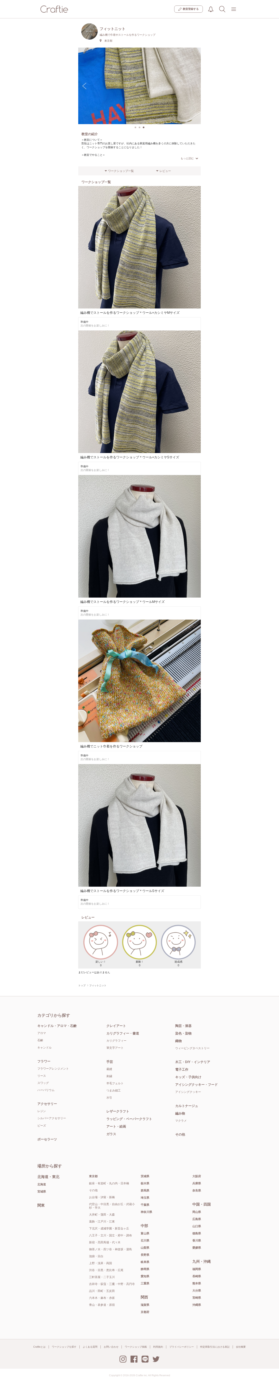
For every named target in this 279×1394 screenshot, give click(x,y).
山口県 (196, 1226)
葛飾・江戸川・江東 (102, 1221)
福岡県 (196, 1269)
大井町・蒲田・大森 (102, 1214)
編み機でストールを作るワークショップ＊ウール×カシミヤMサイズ (130, 312)
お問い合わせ (111, 1346)
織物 (178, 1041)
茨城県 (145, 1176)
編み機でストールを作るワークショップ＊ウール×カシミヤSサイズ (129, 457)
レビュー (165, 171)
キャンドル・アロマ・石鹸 (57, 1026)
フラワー (43, 1061)
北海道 (41, 1184)
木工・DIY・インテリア (192, 1062)
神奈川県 (146, 1212)
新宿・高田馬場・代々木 (105, 1242)
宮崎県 (196, 1297)
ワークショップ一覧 (121, 171)
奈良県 (196, 1190)
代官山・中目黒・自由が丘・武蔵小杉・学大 (112, 1205)
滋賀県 (145, 1304)
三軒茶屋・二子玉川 (102, 1277)
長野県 (145, 1254)
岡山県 (196, 1212)
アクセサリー (47, 1104)
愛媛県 (196, 1247)
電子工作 (181, 1069)
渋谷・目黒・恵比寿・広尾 (106, 1270)
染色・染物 (183, 1033)
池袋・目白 (96, 1256)
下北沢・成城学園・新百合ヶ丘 (109, 1228)
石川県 (145, 1240)
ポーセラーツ (47, 1139)
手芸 (109, 1061)
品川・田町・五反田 (102, 1291)
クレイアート (116, 1026)
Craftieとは (39, 1346)
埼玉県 (145, 1197)
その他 (180, 1134)
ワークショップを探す (64, 1346)
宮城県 (41, 1191)
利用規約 (158, 1346)
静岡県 (145, 1269)
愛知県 (145, 1276)
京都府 (145, 1312)
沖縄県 (196, 1304)
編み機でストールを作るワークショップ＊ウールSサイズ (122, 891)
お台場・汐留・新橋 (102, 1197)
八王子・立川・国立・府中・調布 (110, 1235)
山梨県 (145, 1247)
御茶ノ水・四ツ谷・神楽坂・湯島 (110, 1249)
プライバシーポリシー (181, 1346)
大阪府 (196, 1176)
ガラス (111, 1134)
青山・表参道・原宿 (102, 1304)
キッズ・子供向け (188, 1077)
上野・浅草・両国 (100, 1263)
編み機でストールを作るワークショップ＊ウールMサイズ (122, 601)
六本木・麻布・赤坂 (102, 1297)
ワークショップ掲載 (136, 1346)
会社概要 (241, 1346)
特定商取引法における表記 (215, 1346)
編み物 (180, 1113)
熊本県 (196, 1283)
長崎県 (196, 1276)
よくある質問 (90, 1346)
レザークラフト (117, 1111)
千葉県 (145, 1204)
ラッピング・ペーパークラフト (129, 1119)
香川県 (196, 1240)
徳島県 (196, 1233)
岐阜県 (145, 1262)
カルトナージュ (186, 1106)
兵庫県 (196, 1183)
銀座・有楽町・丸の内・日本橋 (109, 1183)
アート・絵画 (116, 1126)
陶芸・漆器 (183, 1026)
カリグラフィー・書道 (122, 1033)
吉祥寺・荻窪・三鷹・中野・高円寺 (112, 1284)
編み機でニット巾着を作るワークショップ (111, 746)
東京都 (93, 1176)
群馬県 (145, 1190)
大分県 (196, 1290)
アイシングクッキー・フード (196, 1084)
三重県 (145, 1283)
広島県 (196, 1219)
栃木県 (145, 1183)
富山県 (145, 1233)
